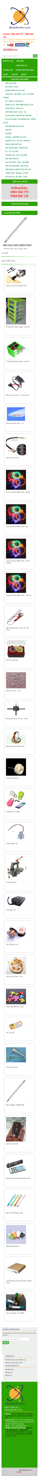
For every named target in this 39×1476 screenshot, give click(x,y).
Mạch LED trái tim (12, 1144)
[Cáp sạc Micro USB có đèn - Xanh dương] (20, 548)
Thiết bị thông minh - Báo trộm (16, 166)
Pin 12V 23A (10, 1032)
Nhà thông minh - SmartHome (16, 148)
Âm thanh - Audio (11, 87)
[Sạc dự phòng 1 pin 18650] (20, 1301)
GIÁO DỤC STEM (10, 83)
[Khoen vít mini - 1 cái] (20, 680)
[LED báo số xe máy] (20, 445)
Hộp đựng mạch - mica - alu (15, 112)
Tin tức (9, 1375)
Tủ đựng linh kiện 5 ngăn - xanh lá (18, 327)
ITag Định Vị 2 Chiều (13, 811)
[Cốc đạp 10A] (20, 901)
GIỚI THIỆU (20, 61)
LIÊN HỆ (23, 74)
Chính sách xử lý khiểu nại (16, 1360)
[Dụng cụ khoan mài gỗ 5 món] (20, 275)
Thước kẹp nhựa (12, 1067)
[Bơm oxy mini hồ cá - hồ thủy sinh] (20, 383)
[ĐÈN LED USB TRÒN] (20, 1234)
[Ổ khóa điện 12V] (20, 832)
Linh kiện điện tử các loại (14, 126)
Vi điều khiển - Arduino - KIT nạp (16, 173)
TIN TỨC (5, 74)
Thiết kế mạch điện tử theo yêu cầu (18, 169)
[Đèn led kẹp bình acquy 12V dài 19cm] (20, 616)
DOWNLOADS (8, 70)
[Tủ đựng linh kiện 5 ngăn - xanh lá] (20, 311)
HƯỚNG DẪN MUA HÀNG (25, 70)
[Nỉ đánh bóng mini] (20, 767)
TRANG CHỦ (8, 61)
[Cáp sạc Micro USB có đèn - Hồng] (20, 479)
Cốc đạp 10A (11, 910)
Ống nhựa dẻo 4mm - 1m (15, 423)
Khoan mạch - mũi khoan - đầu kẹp (18, 115)
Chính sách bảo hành (14, 1363)
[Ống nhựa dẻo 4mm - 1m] (20, 414)
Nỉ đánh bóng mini (12, 778)
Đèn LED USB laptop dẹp (14, 1213)
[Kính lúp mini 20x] (20, 649)
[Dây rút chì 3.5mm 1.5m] (20, 965)
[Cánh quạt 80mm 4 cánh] (20, 996)
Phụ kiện (8, 133)
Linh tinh (8, 130)
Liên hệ (9, 1372)
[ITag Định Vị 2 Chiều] (20, 800)
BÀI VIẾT (15, 74)
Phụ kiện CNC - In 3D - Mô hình (16, 155)
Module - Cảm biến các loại (15, 137)
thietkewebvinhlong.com (17, 1474)
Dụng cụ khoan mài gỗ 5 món (16, 285)
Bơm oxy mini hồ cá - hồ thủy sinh (17, 395)
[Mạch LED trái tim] (20, 1129)
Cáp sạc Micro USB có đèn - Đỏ (17, 526)
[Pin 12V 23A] (20, 1024)
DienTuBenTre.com (25, 1470)
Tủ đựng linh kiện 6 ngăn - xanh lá (18, 361)
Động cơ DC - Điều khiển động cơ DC (19, 105)
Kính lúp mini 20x (12, 660)
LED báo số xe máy (12, 458)
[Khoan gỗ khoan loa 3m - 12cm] (20, 709)
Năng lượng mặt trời (13, 144)
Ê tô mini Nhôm (11, 882)
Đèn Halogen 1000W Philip (15, 1105)
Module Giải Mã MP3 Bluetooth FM (18, 1178)
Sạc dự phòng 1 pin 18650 (15, 1313)
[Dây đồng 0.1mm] (20, 932)
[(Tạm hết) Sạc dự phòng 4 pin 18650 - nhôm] (20, 1268)
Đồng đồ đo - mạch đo (14, 108)
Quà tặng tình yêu (12, 158)
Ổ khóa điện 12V (12, 843)
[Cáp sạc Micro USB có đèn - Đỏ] (20, 514)
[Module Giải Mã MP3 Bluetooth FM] (20, 1165)
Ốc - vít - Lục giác (12, 151)
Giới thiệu (10, 1369)
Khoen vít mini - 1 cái (13, 691)
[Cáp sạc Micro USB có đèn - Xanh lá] (20, 582)
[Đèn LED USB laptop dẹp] (20, 1200)
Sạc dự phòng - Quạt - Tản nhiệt (17, 162)
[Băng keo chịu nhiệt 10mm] (20, 737)
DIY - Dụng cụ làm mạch (14, 101)
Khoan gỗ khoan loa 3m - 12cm (17, 718)
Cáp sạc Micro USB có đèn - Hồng (18, 492)
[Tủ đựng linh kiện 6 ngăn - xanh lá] (20, 348)
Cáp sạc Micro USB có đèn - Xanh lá (18, 595)
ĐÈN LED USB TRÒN (12, 1246)
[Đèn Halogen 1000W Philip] (20, 1091)
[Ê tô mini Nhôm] (20, 868)
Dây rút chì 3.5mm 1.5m (14, 976)
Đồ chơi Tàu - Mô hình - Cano (16, 176)
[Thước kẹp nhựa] (20, 1054)
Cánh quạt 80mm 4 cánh (15, 1006)
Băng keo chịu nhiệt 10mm (15, 746)
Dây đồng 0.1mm (12, 944)
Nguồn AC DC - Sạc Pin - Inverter (17, 140)
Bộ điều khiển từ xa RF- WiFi (15, 90)
